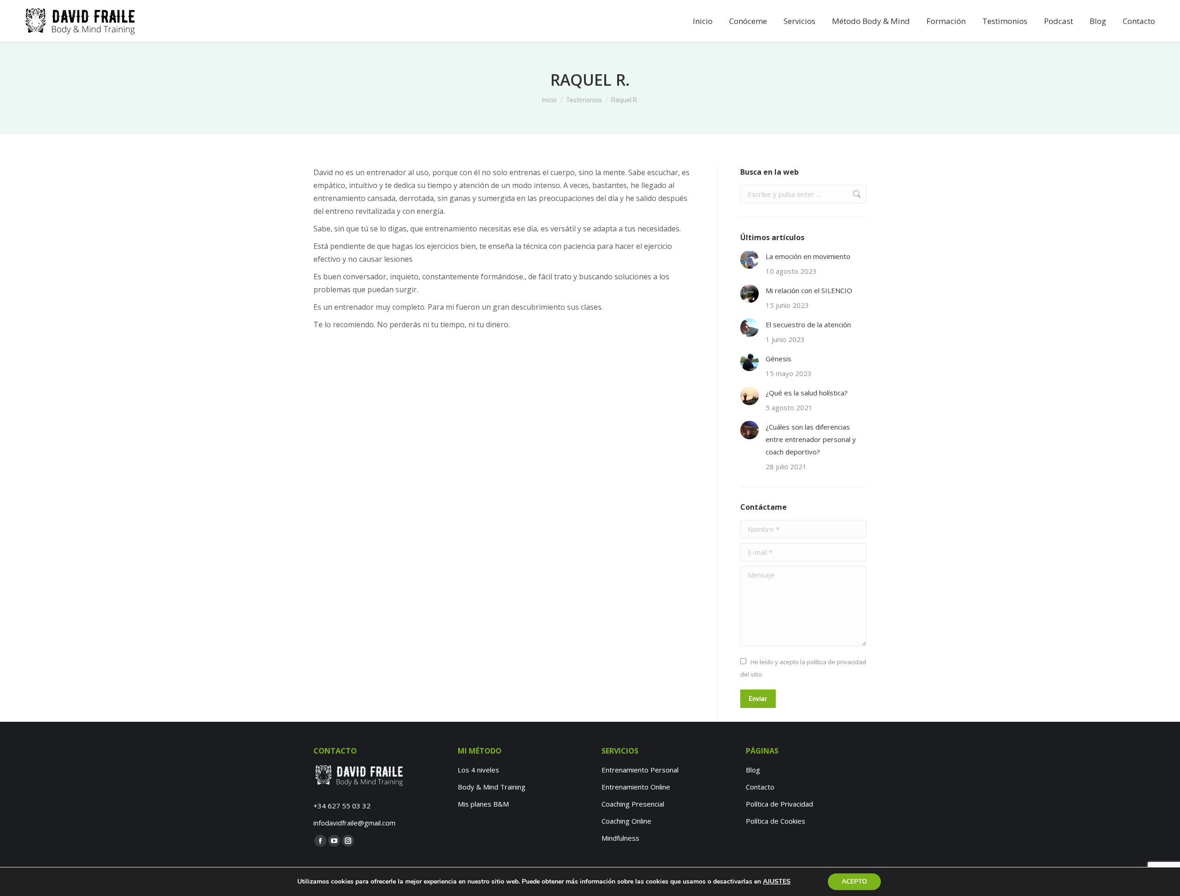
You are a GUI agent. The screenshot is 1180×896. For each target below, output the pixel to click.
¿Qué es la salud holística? (807, 392)
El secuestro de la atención (808, 324)
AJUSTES (777, 882)
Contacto (760, 786)
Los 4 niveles (478, 769)
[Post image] (749, 259)
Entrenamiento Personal (640, 769)
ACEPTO (854, 881)
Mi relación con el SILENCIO (809, 290)
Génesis (778, 358)
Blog (753, 769)
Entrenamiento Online (636, 786)
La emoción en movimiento (808, 256)
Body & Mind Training (491, 786)
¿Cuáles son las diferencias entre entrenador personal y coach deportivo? (811, 439)
